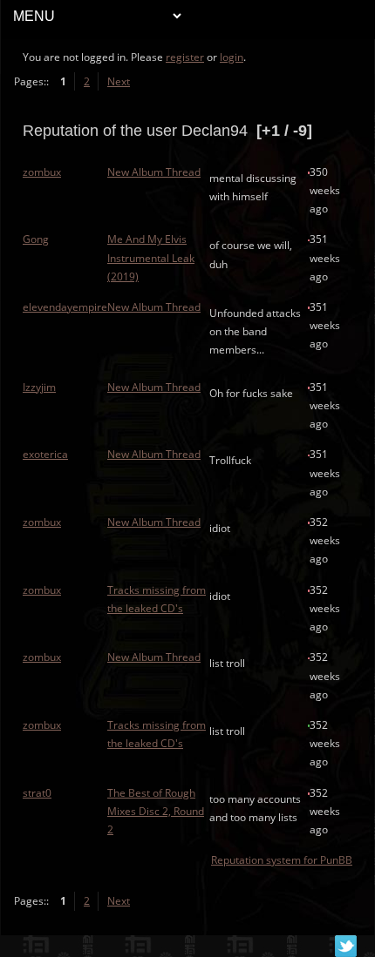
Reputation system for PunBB (281, 860)
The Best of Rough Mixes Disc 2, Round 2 (155, 811)
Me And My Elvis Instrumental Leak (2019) (150, 257)
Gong (36, 239)
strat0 (37, 792)
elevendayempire (65, 307)
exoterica (45, 454)
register (185, 57)
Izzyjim (39, 387)
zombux (42, 172)
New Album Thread (154, 172)
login (231, 57)
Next (118, 81)
